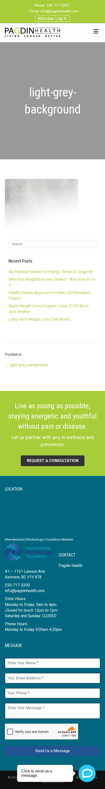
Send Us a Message (52, 750)
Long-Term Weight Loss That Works (39, 319)
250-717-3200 (57, 5)
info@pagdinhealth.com (59, 11)
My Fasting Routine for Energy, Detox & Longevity (51, 271)
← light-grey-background (26, 365)
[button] (52, 460)
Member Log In (52, 18)
